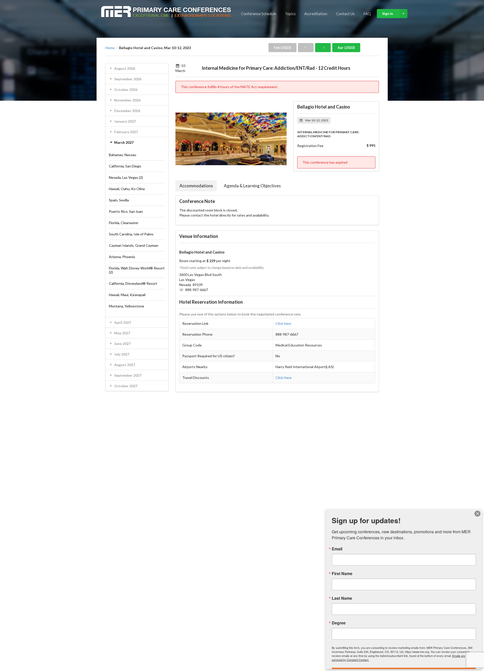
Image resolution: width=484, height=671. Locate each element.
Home (110, 48)
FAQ (367, 13)
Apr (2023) (346, 47)
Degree (339, 623)
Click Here (284, 377)
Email (337, 549)
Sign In (387, 13)
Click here (283, 323)
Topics (290, 13)
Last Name (342, 598)
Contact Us (345, 13)
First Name (342, 574)
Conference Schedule (258, 13)
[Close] (477, 514)
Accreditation (315, 13)
